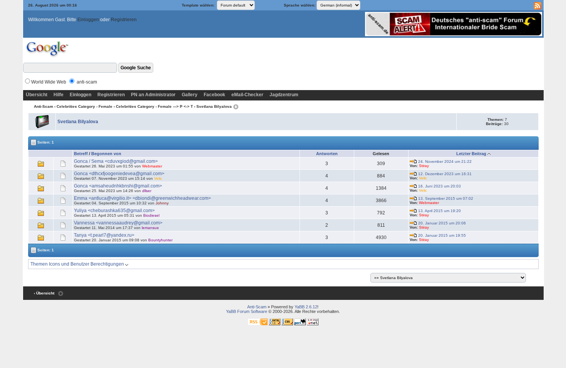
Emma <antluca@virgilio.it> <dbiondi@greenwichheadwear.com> (142, 198)
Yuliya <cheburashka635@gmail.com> (114, 210)
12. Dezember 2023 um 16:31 (444, 174)
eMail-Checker (247, 94)
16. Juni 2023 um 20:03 (439, 186)
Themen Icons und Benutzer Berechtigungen (77, 264)
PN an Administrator (153, 94)
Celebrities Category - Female (84, 106)
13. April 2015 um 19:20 (439, 211)
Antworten (327, 153)
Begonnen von (106, 153)
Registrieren (124, 19)
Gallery (190, 94)
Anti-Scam (43, 106)
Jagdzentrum (284, 94)
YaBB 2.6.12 (306, 306)
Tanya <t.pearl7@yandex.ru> (104, 235)
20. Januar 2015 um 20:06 (441, 223)
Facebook (214, 94)
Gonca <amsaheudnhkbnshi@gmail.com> (118, 186)
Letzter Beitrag (471, 153)
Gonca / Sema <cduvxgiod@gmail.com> (116, 161)
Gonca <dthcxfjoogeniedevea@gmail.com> (119, 173)
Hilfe (59, 94)
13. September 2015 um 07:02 (445, 198)
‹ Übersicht (44, 293)
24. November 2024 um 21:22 (444, 161)
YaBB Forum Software (246, 311)
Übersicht (36, 94)
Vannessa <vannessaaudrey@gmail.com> (118, 223)
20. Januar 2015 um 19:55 (441, 235)
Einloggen (88, 19)
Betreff (81, 153)
